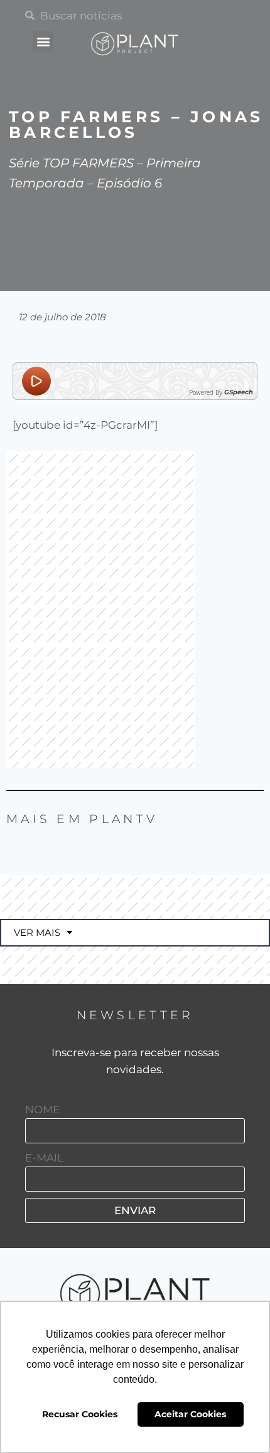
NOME (42, 1109)
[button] (43, 41)
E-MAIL (44, 1157)
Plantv (123, 819)
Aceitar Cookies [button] (190, 1414)
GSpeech (238, 392)
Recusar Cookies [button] (79, 1414)
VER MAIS (37, 932)
